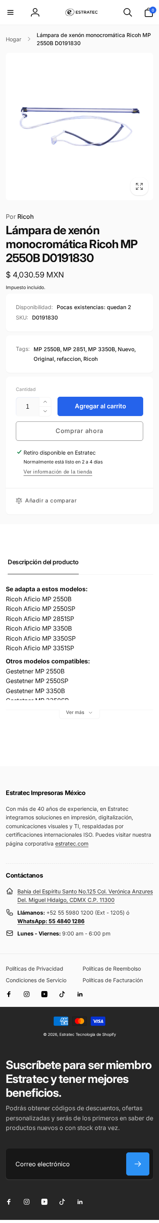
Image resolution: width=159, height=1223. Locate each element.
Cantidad (26, 389)
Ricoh (20, 216)
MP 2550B (47, 349)
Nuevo (126, 349)
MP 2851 (74, 349)
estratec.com (71, 843)
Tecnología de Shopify (96, 1034)
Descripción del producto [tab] (43, 562)
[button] (10, 12)
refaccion (69, 358)
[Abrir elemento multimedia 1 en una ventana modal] (79, 126)
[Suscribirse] (137, 1164)
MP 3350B (101, 349)
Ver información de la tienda (58, 472)
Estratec (66, 1034)
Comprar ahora (79, 431)
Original (44, 358)
